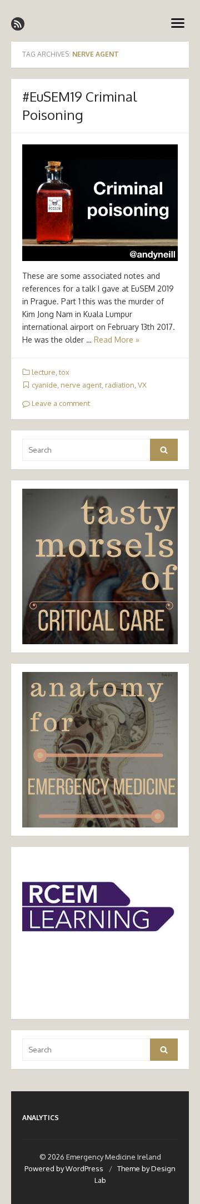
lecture (44, 372)
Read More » (116, 339)
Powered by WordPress (63, 1168)
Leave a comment (60, 403)
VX (142, 384)
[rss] (17, 24)
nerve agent (81, 384)
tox (64, 372)
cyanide (44, 384)
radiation (119, 384)
